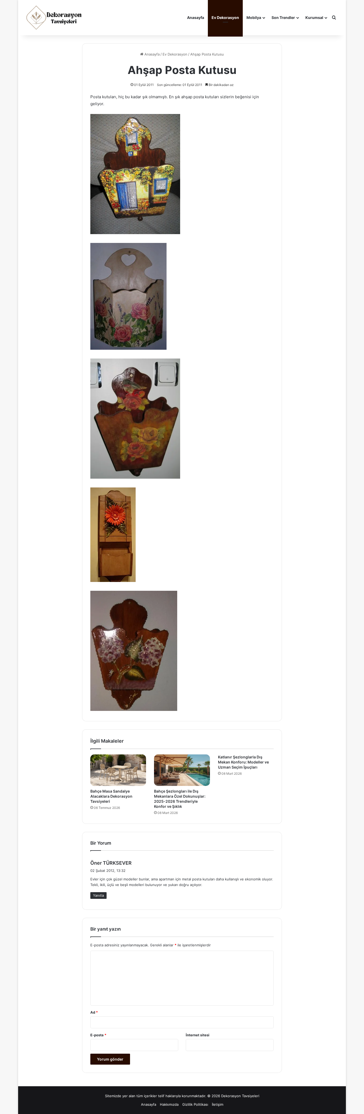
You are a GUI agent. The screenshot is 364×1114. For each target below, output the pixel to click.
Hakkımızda (169, 1104)
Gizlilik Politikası (195, 1104)
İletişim (217, 1104)
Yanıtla (98, 895)
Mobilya (253, 17)
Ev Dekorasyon (225, 17)
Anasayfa (195, 17)
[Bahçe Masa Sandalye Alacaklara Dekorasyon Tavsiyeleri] (118, 770)
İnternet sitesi (197, 1035)
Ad (94, 1012)
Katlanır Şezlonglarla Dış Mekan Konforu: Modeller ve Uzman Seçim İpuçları (243, 762)
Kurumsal (314, 17)
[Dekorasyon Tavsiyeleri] (54, 17)
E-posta (98, 1035)
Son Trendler (283, 17)
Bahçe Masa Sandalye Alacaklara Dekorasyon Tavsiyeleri (111, 796)
